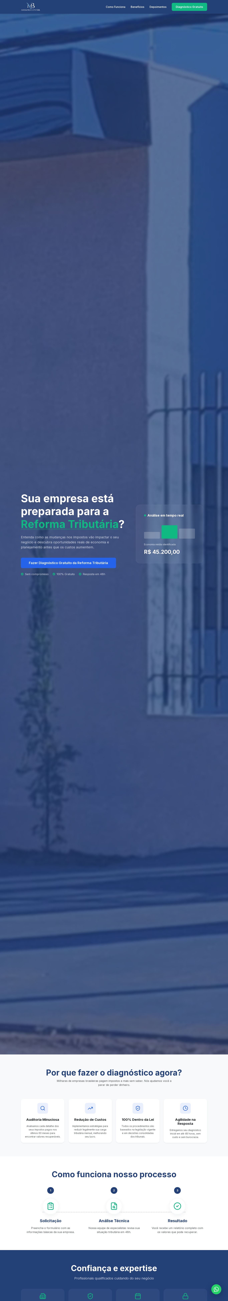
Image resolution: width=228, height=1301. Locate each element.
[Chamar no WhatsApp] (216, 1289)
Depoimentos (158, 7)
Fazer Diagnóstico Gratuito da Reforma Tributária (68, 563)
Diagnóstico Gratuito (189, 7)
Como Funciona (115, 7)
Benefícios (137, 7)
